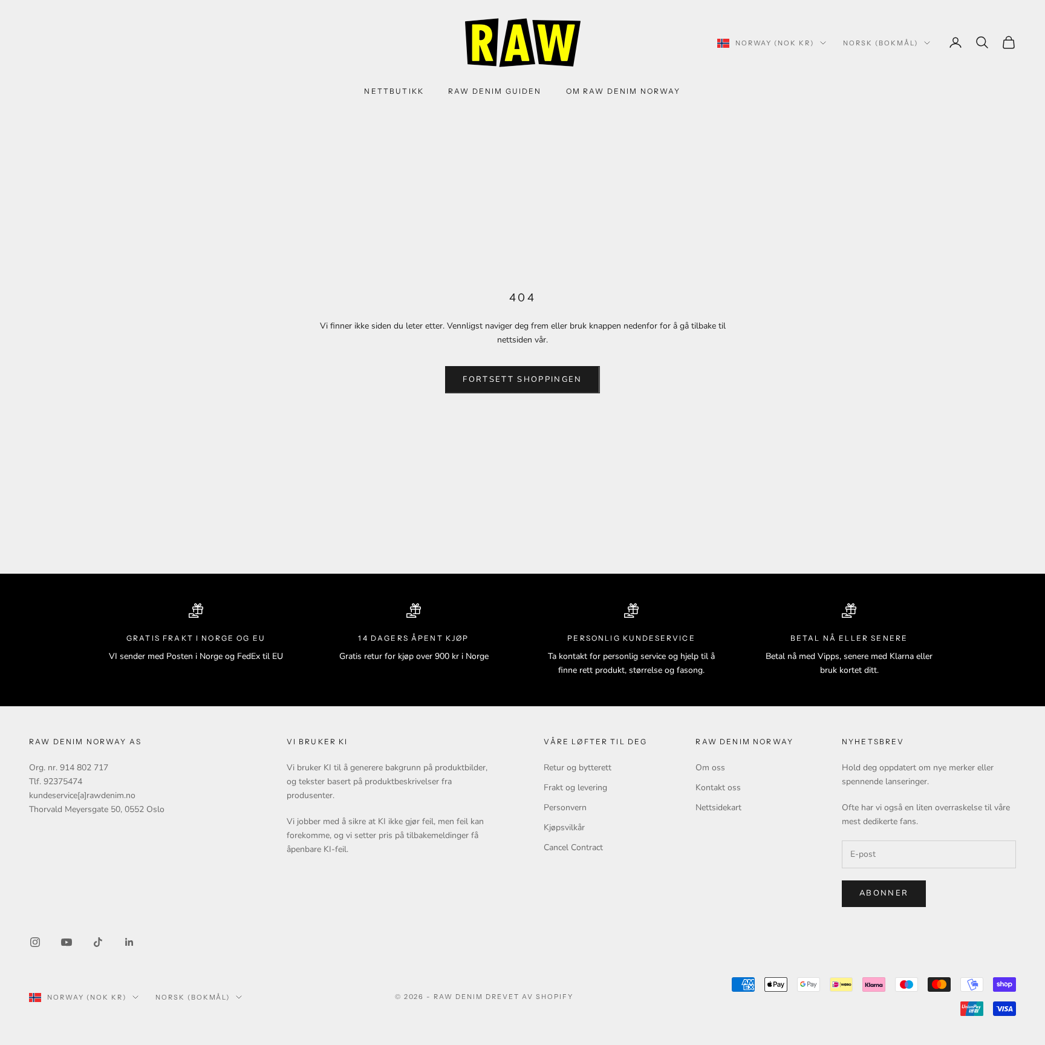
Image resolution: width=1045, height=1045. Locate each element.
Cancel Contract (573, 847)
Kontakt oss (718, 787)
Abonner (883, 893)
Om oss (710, 767)
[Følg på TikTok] (98, 942)
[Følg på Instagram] (35, 942)
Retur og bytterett (577, 767)
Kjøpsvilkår (564, 827)
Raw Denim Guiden (495, 91)
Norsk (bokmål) (880, 43)
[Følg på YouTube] (66, 942)
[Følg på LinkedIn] (129, 942)
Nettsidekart (718, 807)
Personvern (565, 807)
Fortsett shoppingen (522, 379)
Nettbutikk (394, 91)
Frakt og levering (575, 787)
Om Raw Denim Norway (623, 91)
